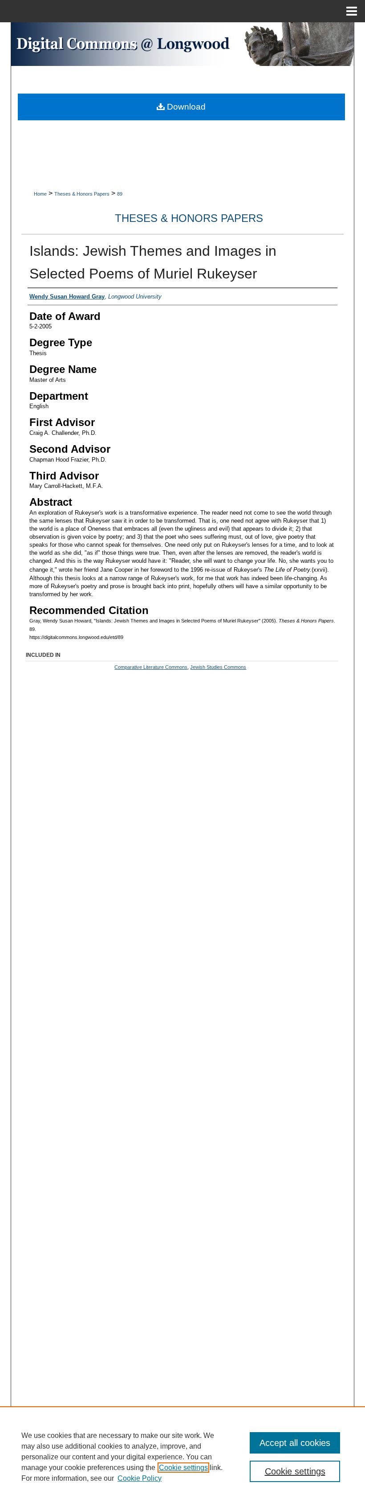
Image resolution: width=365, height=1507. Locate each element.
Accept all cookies (295, 1443)
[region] (182, 1456)
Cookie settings (183, 1467)
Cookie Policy (140, 1478)
